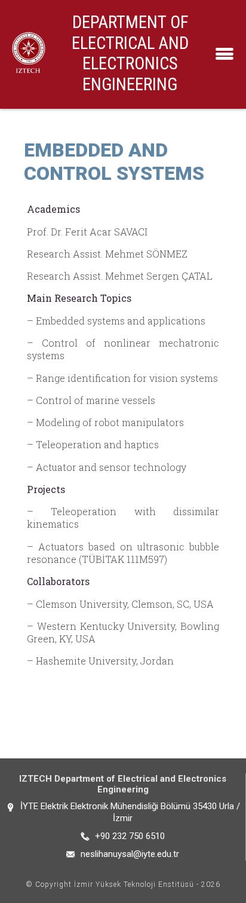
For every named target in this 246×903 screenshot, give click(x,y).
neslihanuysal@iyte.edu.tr (130, 854)
